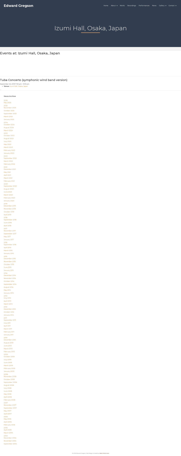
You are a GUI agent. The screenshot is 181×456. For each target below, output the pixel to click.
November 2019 (10, 209)
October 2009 (9, 357)
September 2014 (10, 284)
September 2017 (10, 234)
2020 (6, 184)
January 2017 (9, 240)
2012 (5, 307)
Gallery (162, 5)
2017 (5, 229)
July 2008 (7, 388)
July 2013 (7, 298)
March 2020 (8, 195)
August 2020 (9, 189)
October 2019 (9, 212)
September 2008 (10, 382)
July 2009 (7, 360)
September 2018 (10, 220)
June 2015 (7, 267)
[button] (117, 6)
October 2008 (9, 379)
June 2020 (8, 192)
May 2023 (7, 144)
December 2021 (10, 169)
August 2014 (8, 287)
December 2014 (10, 275)
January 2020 (9, 201)
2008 (6, 374)
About (113, 5)
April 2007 (8, 414)
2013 (5, 296)
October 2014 (9, 281)
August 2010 (8, 343)
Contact (172, 5)
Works (122, 5)
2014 (5, 273)
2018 (5, 218)
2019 (5, 204)
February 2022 (9, 164)
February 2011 (9, 332)
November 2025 (10, 108)
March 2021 (8, 178)
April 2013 (7, 301)
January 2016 (9, 253)
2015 (5, 256)
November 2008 (10, 376)
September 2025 (10, 114)
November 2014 (10, 278)
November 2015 (10, 261)
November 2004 (10, 441)
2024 (6, 122)
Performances (144, 5)
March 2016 (8, 250)
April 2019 (7, 215)
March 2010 (8, 349)
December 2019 (10, 206)
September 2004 (10, 444)
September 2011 (10, 320)
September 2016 (10, 245)
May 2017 (7, 236)
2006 (6, 417)
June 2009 (8, 362)
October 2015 (9, 264)
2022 (6, 156)
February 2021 (9, 181)
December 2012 (10, 309)
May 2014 (7, 290)
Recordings (131, 5)
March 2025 (8, 116)
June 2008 (8, 391)
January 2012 (9, 315)
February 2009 (9, 368)
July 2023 (7, 141)
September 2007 (10, 408)
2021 (5, 167)
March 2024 (8, 130)
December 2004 (10, 438)
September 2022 (10, 158)
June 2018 (8, 223)
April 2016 (7, 247)
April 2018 (7, 226)
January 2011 (8, 335)
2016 (5, 242)
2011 (5, 318)
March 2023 (8, 147)
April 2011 (7, 326)
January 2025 (9, 119)
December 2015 (10, 258)
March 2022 (8, 161)
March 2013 (8, 304)
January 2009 (9, 371)
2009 (6, 354)
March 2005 (8, 433)
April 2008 (8, 397)
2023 (6, 133)
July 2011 (7, 323)
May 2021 (7, 172)
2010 (5, 338)
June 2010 (8, 346)
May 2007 (7, 411)
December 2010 (10, 340)
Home (106, 5)
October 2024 (9, 125)
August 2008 (9, 385)
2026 (6, 100)
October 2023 (9, 136)
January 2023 (9, 153)
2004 (6, 436)
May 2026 (7, 103)
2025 (6, 106)
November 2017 (10, 231)
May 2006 (7, 419)
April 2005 (8, 430)
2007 (6, 403)
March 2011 (8, 329)
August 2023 (9, 138)
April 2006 (8, 422)
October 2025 (9, 111)
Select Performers (104, 453)
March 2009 (8, 365)
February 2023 (9, 150)
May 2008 (7, 394)
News (154, 5)
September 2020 (10, 186)
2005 (6, 428)
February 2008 (9, 400)
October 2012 (9, 312)
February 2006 (9, 425)
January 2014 (9, 293)
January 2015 (9, 270)
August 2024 (9, 127)
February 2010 (9, 351)
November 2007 (10, 405)
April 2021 (7, 175)
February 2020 (9, 198)
